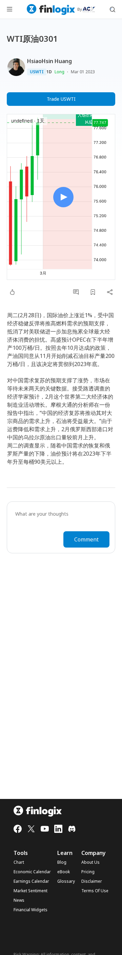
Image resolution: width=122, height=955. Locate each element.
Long (59, 72)
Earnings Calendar (31, 881)
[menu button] (9, 9)
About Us (90, 862)
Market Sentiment (30, 891)
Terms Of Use (94, 891)
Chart (19, 862)
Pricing (88, 872)
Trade (61, 99)
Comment (86, 539)
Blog (61, 862)
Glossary (66, 881)
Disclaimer (91, 881)
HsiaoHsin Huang (49, 61)
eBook (63, 872)
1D (49, 72)
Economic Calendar (32, 872)
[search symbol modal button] (112, 9)
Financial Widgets (30, 910)
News (19, 900)
